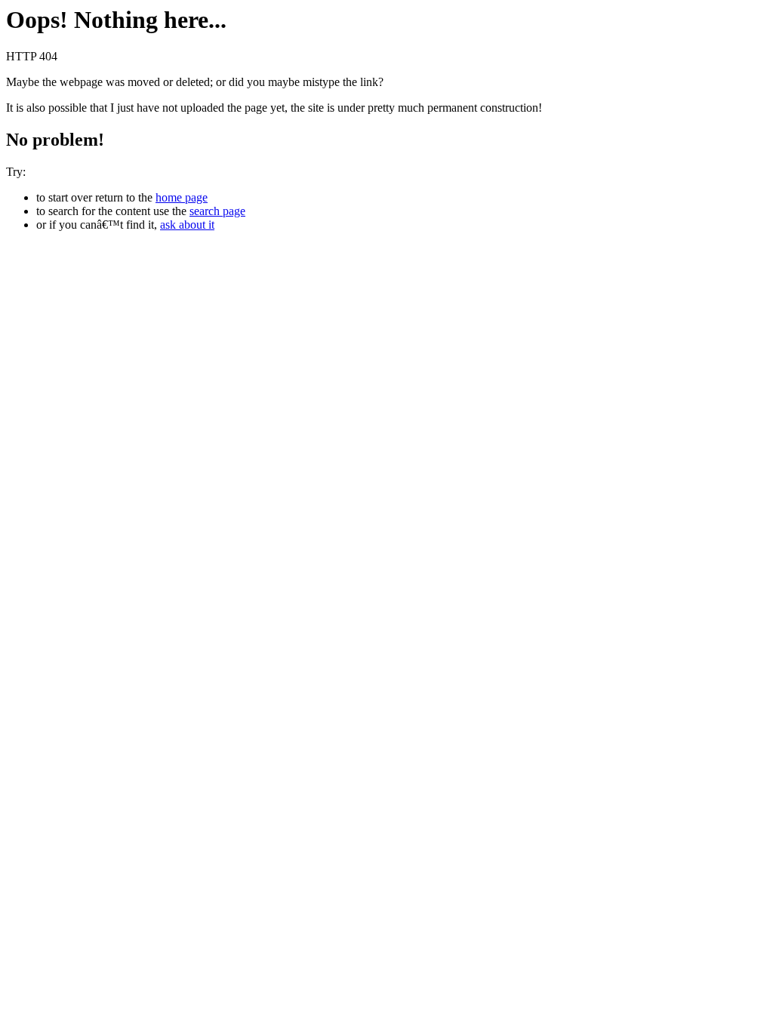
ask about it (187, 224)
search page (217, 211)
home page (182, 197)
